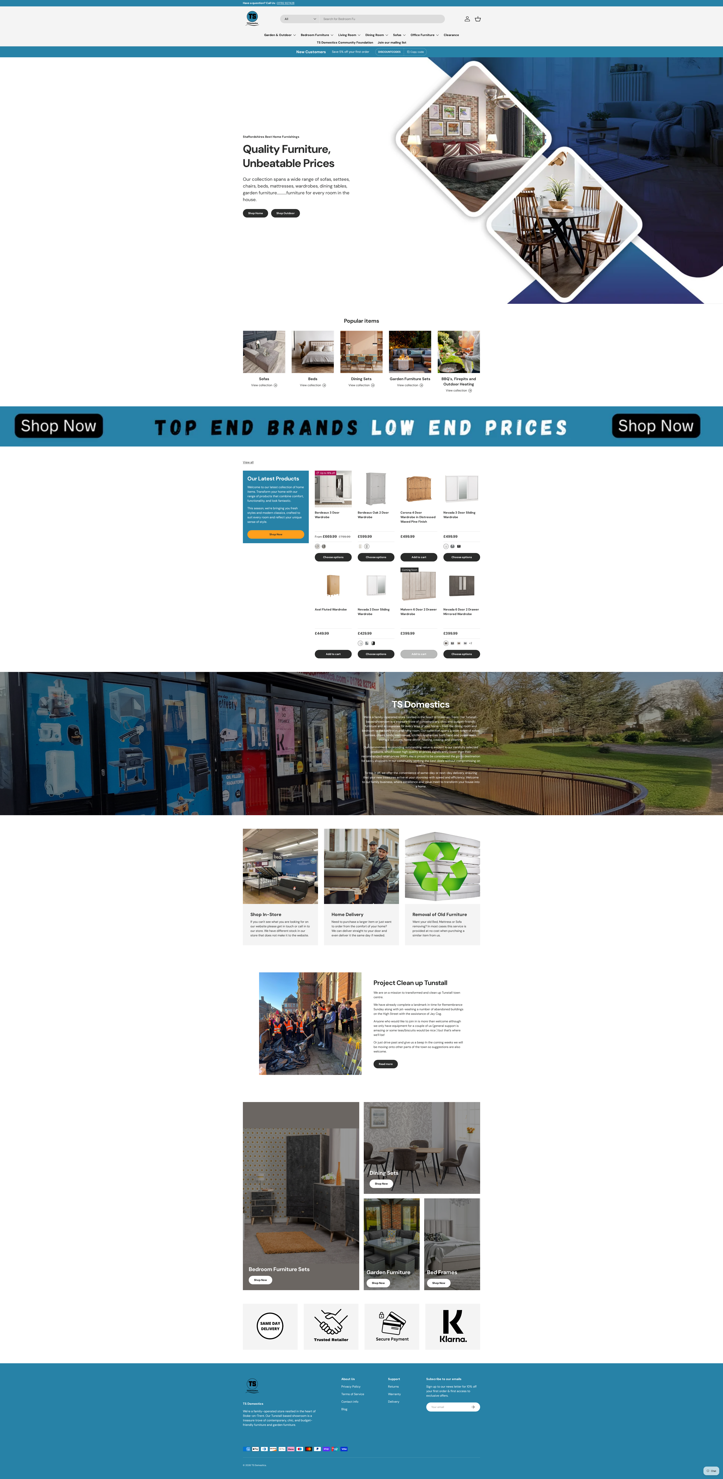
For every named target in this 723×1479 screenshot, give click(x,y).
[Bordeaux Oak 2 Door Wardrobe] (376, 489)
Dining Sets (361, 378)
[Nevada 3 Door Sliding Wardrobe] (461, 489)
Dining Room (374, 35)
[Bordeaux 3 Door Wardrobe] (333, 489)
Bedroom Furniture (315, 35)
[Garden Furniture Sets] (410, 352)
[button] (478, 19)
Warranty (394, 1394)
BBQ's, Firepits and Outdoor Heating (459, 381)
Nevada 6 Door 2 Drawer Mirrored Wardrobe (461, 611)
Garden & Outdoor (278, 35)
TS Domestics (259, 1465)
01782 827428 (285, 3)
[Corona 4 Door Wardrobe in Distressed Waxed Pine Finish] (418, 489)
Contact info (349, 1402)
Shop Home (255, 213)
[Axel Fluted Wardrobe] (333, 586)
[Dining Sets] (361, 352)
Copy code (417, 52)
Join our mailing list (392, 42)
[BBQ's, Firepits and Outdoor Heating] (459, 352)
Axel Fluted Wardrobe (331, 609)
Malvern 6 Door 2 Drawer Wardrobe (418, 611)
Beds (312, 378)
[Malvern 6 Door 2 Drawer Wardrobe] (418, 586)
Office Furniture (423, 35)
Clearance (451, 35)
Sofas (397, 35)
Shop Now (275, 534)
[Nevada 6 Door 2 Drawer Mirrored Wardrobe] (461, 586)
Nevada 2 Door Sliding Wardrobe (374, 611)
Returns (393, 1387)
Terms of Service (352, 1394)
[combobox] (362, 19)
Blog (344, 1409)
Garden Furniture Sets (410, 378)
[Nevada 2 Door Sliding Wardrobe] (376, 586)
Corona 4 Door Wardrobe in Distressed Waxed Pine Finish (417, 517)
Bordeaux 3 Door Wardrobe (327, 515)
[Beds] (313, 352)
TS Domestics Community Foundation (345, 42)
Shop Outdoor (285, 213)
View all (248, 462)
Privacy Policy (351, 1387)
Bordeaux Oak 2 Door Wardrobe (373, 515)
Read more (386, 1064)
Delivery (393, 1402)
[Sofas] (264, 352)
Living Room (347, 35)
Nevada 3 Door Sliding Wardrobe (459, 515)
